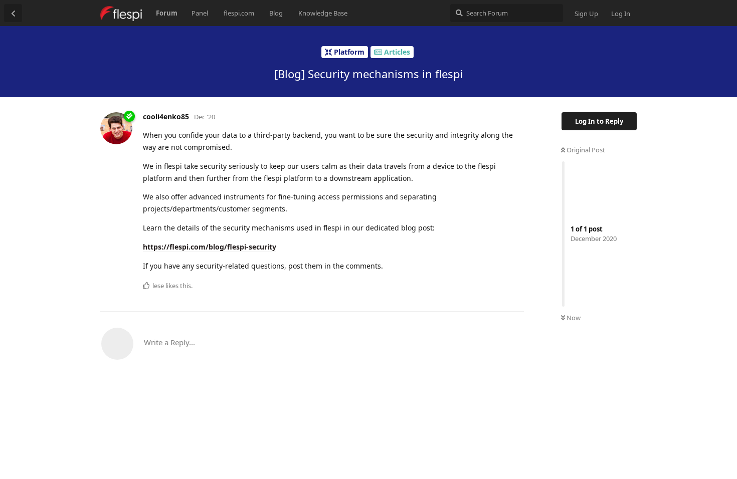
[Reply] (512, 285)
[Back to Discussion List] (13, 13)
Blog (276, 13)
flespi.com (239, 13)
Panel (200, 13)
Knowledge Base (322, 13)
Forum (166, 13)
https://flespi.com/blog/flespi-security (209, 247)
